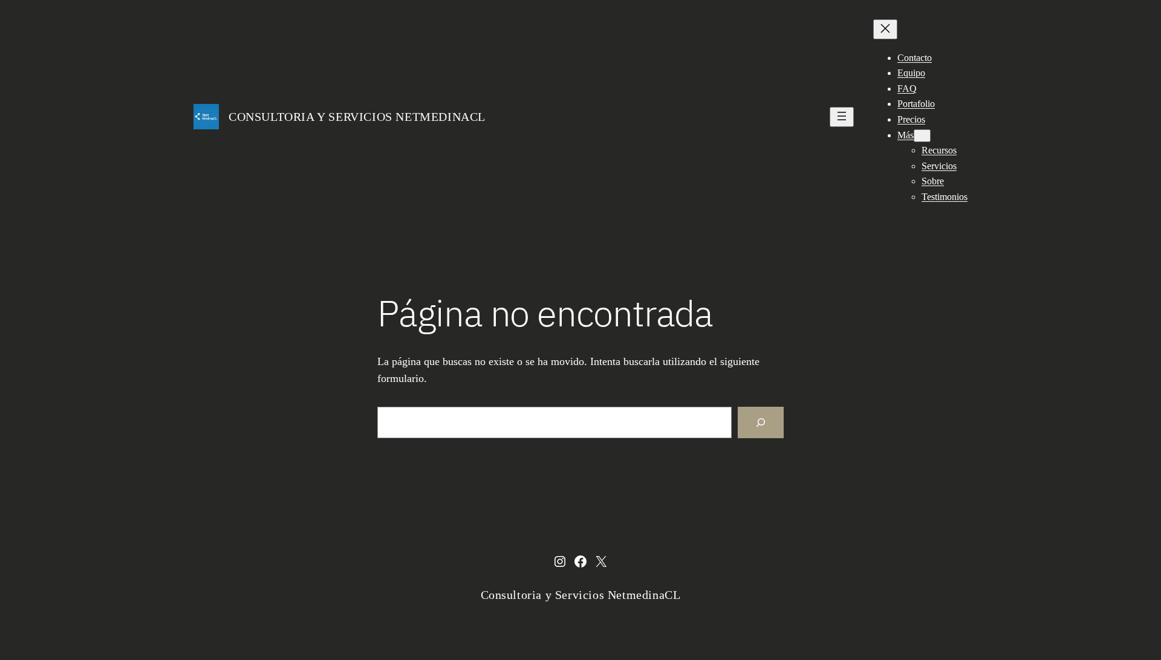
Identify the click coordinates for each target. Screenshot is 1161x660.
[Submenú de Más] (922, 135)
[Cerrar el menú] (885, 29)
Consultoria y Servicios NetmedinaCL (357, 116)
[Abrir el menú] (842, 117)
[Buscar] (761, 422)
